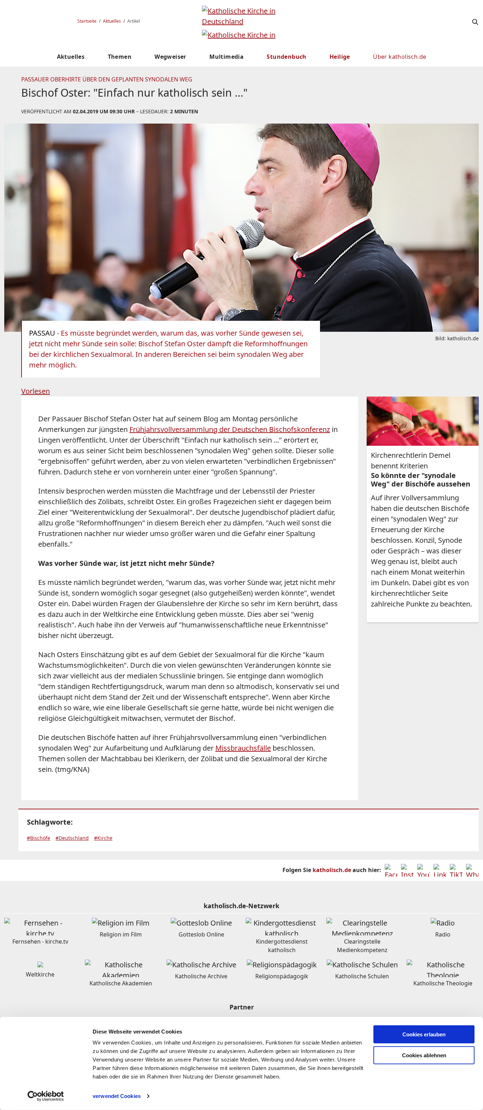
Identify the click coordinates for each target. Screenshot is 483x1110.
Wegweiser (170, 57)
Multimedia (226, 57)
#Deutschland (72, 838)
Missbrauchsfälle (243, 748)
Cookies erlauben (424, 1034)
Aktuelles (112, 21)
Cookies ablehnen (424, 1055)
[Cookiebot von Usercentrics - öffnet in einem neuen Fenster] (46, 1096)
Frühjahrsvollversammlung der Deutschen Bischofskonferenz (229, 429)
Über (399, 57)
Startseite (87, 21)
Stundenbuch (286, 57)
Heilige (340, 57)
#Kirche (103, 838)
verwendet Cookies (117, 1096)
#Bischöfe (38, 838)
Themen (120, 57)
